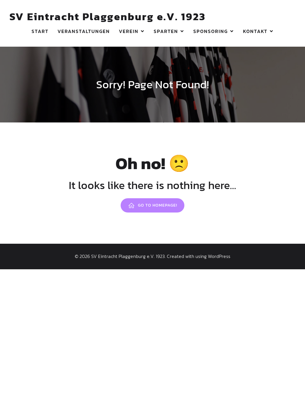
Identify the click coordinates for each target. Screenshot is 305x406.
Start (40, 31)
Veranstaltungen (83, 31)
